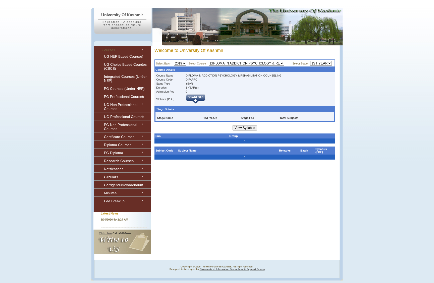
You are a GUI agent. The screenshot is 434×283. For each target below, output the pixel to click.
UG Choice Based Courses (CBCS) (125, 66)
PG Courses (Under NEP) (124, 89)
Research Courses (119, 161)
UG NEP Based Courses (123, 56)
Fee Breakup (114, 201)
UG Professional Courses (124, 117)
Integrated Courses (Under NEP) (125, 79)
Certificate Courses (119, 137)
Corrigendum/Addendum (123, 185)
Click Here (105, 233)
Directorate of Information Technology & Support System (232, 269)
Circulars (111, 177)
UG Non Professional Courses (120, 107)
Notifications (113, 169)
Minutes (110, 193)
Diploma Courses (117, 145)
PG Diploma (113, 153)
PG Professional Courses (124, 97)
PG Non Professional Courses (120, 127)
